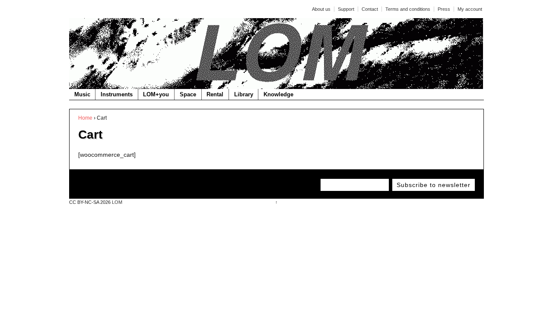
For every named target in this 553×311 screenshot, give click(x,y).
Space (188, 94)
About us (321, 9)
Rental (215, 94)
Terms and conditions (407, 9)
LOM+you (156, 94)
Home (85, 118)
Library (243, 94)
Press (444, 9)
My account (470, 9)
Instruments (117, 94)
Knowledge (278, 94)
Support (346, 9)
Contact (370, 9)
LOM (116, 202)
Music (82, 94)
